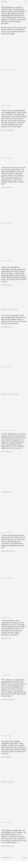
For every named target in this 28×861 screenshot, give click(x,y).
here (12, 34)
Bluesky (25, 857)
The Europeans (4, 1)
